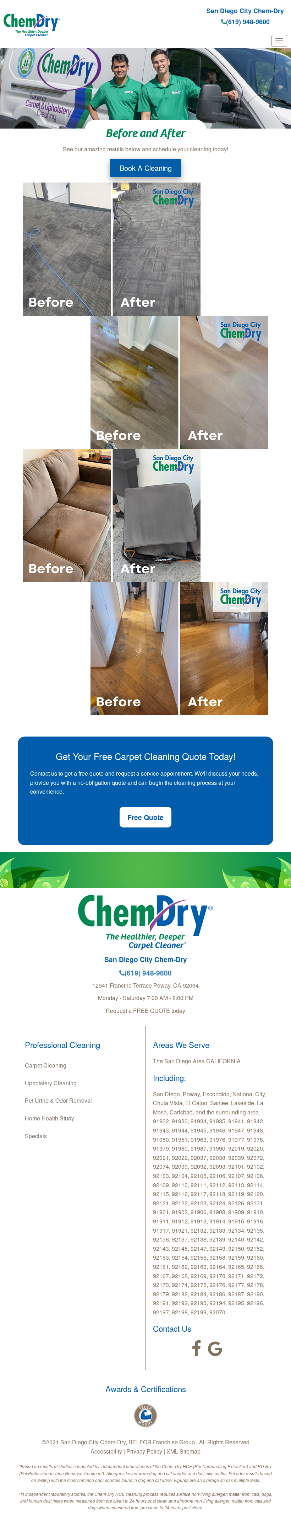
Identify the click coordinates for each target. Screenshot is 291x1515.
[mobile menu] (279, 41)
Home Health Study (49, 1118)
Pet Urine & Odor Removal (58, 1100)
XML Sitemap (183, 1451)
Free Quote (145, 817)
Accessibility (106, 1451)
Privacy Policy (144, 1451)
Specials (36, 1136)
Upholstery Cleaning (51, 1083)
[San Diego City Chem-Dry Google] (215, 1348)
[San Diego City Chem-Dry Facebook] (196, 1348)
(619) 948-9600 (248, 21)
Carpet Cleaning (45, 1065)
